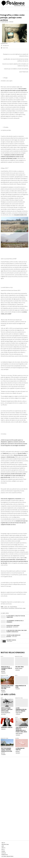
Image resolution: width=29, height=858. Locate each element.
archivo (5, 606)
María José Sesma (18, 608)
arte (8, 606)
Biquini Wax (17, 584)
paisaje (24, 608)
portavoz (8, 636)
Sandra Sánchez (5, 21)
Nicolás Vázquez (18, 668)
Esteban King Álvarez (5, 712)
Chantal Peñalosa (13, 606)
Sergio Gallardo (19, 712)
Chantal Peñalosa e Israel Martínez (7, 608)
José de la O (9, 627)
